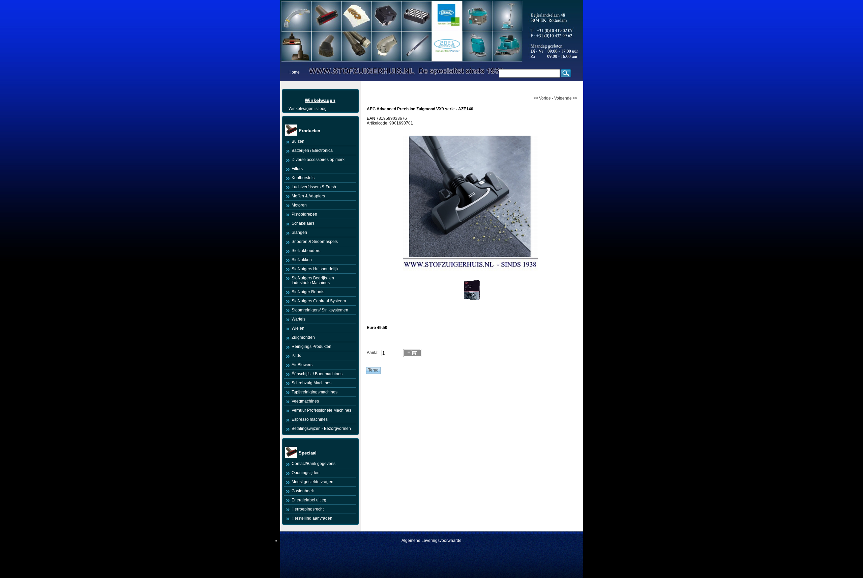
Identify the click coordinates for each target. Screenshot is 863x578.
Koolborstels (303, 177)
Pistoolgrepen (304, 214)
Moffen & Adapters (308, 196)
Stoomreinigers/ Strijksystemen (320, 310)
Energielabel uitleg (309, 500)
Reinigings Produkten (311, 346)
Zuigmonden (303, 337)
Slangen (299, 232)
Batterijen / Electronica (312, 150)
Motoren (299, 205)
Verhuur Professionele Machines (321, 410)
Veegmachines (305, 401)
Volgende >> (565, 98)
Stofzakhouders (306, 250)
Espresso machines (310, 419)
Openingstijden (306, 472)
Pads (296, 355)
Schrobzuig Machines (311, 383)
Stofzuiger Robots (308, 292)
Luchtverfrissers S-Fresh (314, 187)
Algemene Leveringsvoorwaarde (431, 540)
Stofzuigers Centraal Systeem (319, 301)
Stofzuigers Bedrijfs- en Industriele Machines (313, 280)
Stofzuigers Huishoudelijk (315, 269)
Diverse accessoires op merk (318, 159)
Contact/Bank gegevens (313, 463)
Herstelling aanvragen (312, 518)
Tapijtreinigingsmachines (314, 392)
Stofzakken (302, 259)
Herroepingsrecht (308, 509)
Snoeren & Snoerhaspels (315, 241)
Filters (297, 168)
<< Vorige (542, 98)
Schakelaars (303, 223)
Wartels (298, 319)
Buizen (298, 141)
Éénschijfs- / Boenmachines (317, 373)
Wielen (298, 328)
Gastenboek (303, 491)
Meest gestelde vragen (312, 481)
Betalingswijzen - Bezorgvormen (321, 428)
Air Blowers (302, 364)
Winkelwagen (320, 100)
